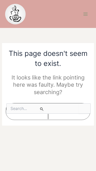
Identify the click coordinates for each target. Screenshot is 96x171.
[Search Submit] (42, 109)
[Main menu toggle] (85, 14)
